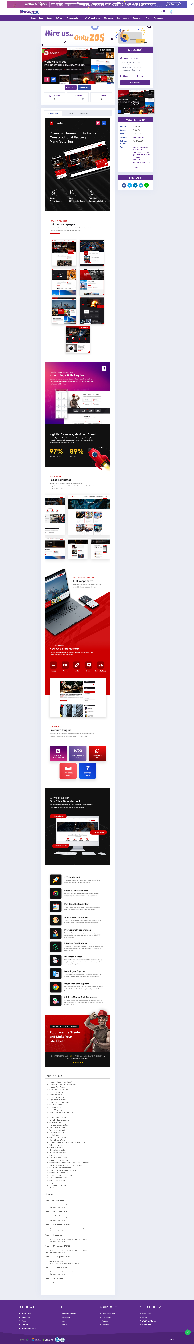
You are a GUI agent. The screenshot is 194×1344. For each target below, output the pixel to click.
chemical (136, 147)
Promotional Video (74, 18)
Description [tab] (52, 113)
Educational (106, 1317)
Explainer (105, 1325)
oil (149, 162)
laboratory (137, 157)
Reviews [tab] (69, 113)
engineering (137, 152)
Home (33, 18)
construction (137, 150)
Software (59, 18)
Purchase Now (135, 82)
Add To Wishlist (84, 87)
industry (147, 155)
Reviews (105, 1321)
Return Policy (26, 1314)
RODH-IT (171, 1340)
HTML (146, 18)
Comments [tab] (84, 113)
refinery (136, 167)
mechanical (137, 162)
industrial (140, 155)
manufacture (137, 160)
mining (144, 162)
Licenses (25, 1325)
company (143, 147)
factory (145, 152)
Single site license (130, 58)
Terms (24, 1321)
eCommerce (108, 18)
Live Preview (70, 87)
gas (134, 155)
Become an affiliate (29, 1328)
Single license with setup (133, 76)
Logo (41, 18)
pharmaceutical (138, 165)
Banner (49, 18)
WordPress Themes (92, 18)
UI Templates (157, 18)
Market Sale (26, 1317)
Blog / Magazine (123, 18)
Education (137, 18)
